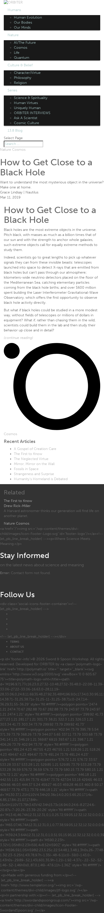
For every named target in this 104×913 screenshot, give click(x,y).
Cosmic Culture (26, 123)
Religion (20, 83)
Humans (14, 10)
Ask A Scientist (25, 118)
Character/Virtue (27, 73)
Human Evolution (28, 17)
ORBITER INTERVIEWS (32, 113)
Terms (14, 641)
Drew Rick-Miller (17, 506)
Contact (17, 651)
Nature (13, 35)
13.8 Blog (15, 130)
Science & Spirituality (30, 98)
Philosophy (22, 78)
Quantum (21, 58)
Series (12, 90)
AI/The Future (25, 42)
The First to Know (28, 454)
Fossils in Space (26, 469)
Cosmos (20, 47)
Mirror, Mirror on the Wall (34, 464)
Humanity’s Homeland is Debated (41, 479)
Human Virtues (26, 103)
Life (16, 52)
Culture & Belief (20, 65)
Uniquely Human (27, 108)
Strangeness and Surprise (34, 474)
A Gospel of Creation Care (35, 449)
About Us (17, 646)
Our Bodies (23, 22)
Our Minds (22, 27)
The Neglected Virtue (31, 459)
